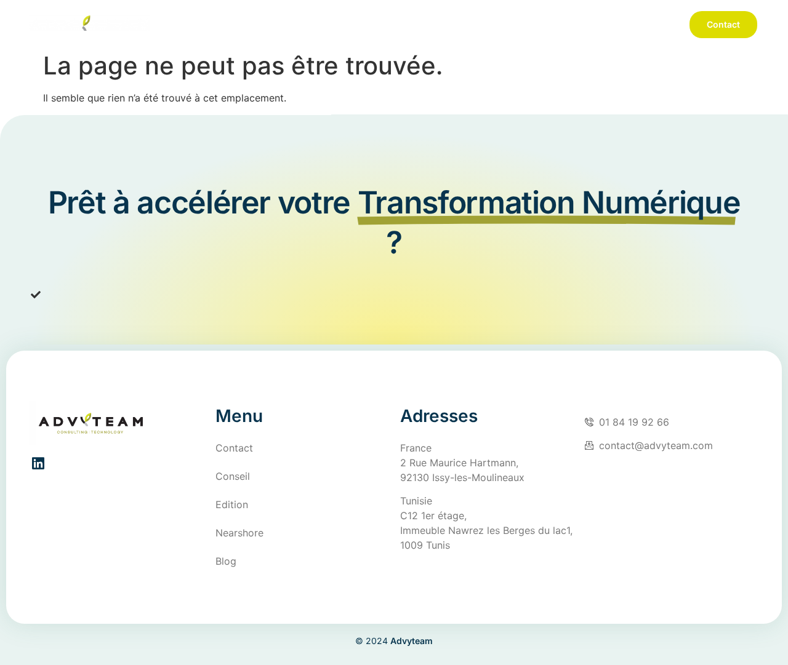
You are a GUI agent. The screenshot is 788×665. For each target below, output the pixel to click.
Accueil (404, 24)
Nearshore (610, 24)
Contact (723, 24)
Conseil (471, 24)
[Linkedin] (38, 463)
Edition (536, 24)
